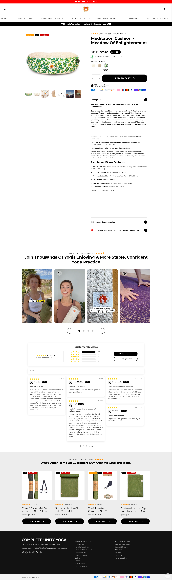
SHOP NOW (35, 521)
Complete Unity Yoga (44, 540)
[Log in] (164, 9)
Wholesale (118, 550)
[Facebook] (23, 552)
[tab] (79, 331)
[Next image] (77, 61)
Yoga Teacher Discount (123, 544)
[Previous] (69, 331)
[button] (28, 94)
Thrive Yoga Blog (121, 558)
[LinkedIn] (30, 552)
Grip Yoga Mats (80, 552)
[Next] (102, 331)
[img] (34, 379)
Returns (77, 561)
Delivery (78, 558)
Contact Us (118, 555)
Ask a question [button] (125, 359)
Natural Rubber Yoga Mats (84, 550)
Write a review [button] (125, 354)
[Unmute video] (27, 273)
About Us (118, 552)
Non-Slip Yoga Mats (82, 547)
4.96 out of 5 (51, 355)
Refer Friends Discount (123, 541)
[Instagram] (26, 552)
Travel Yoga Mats (81, 555)
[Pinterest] (41, 552)
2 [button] (83, 446)
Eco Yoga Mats (80, 544)
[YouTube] (33, 552)
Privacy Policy (80, 563)
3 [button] (86, 446)
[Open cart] (167, 9)
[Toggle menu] (4, 9)
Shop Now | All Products (83, 541)
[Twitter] (37, 552)
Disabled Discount (121, 547)
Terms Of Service (81, 566)
